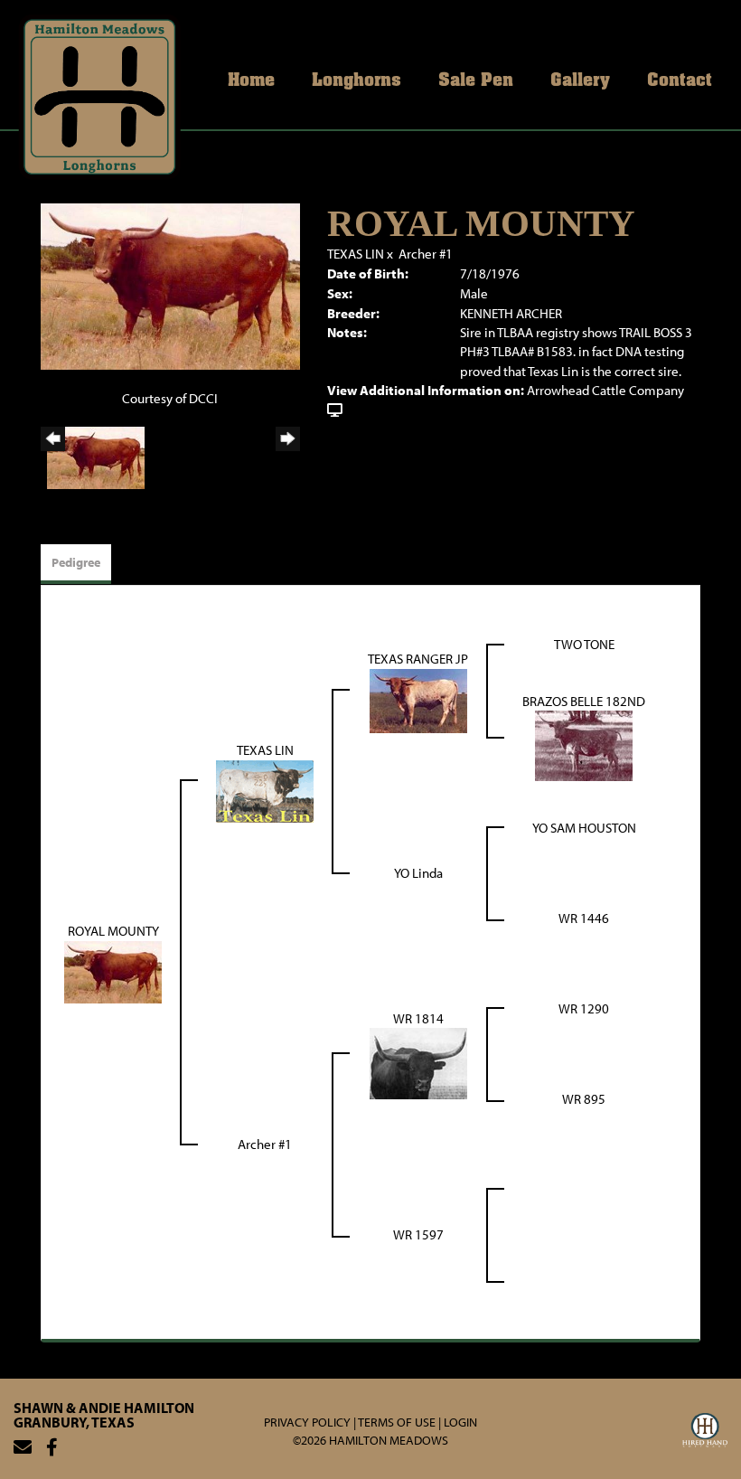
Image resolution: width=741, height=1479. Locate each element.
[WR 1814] (418, 1062)
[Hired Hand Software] (704, 1433)
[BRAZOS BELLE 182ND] (584, 744)
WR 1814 (418, 1018)
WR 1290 (583, 1008)
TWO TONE (584, 644)
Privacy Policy (307, 1422)
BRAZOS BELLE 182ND (583, 701)
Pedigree (76, 562)
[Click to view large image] (170, 285)
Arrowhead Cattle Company (605, 390)
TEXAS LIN (355, 253)
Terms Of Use (397, 1422)
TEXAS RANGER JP (418, 658)
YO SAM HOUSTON (584, 827)
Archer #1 (426, 253)
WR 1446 (583, 918)
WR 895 (583, 1098)
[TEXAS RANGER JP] (418, 699)
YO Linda (418, 872)
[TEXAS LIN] (265, 789)
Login (460, 1422)
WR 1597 (418, 1234)
